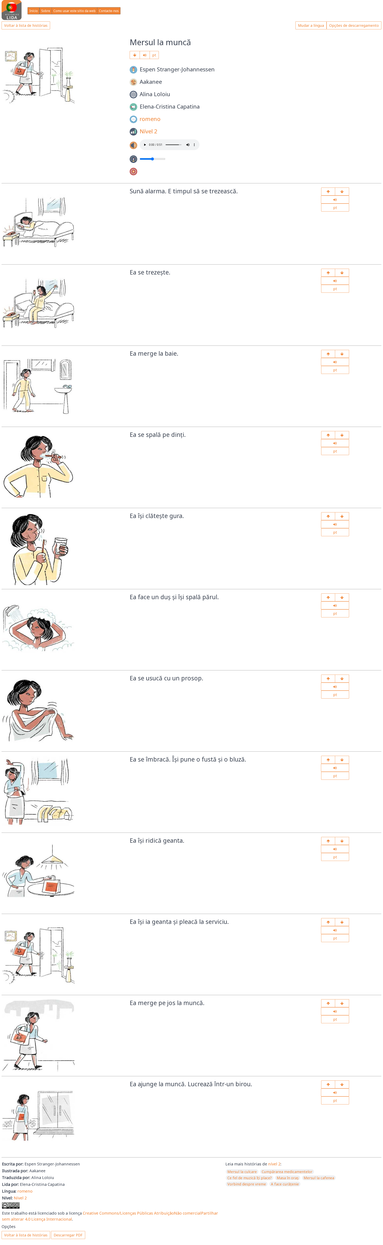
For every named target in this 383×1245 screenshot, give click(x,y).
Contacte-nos (109, 11)
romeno (150, 119)
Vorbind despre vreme (246, 1184)
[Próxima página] (135, 55)
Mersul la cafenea (319, 1177)
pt (154, 55)
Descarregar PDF (68, 1235)
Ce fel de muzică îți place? (249, 1177)
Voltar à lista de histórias (25, 25)
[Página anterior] (328, 192)
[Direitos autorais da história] (342, 1084)
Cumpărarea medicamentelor (287, 1171)
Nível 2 (148, 131)
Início (33, 11)
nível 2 (274, 1164)
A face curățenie (285, 1184)
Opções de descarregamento (354, 25)
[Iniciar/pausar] (145, 55)
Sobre (45, 11)
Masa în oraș (288, 1177)
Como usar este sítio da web (74, 11)
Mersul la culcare (242, 1171)
